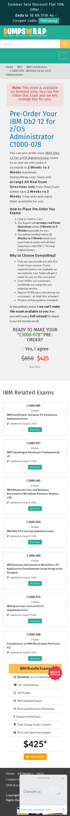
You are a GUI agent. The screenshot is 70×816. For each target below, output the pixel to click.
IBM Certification (36, 66)
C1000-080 (33, 555)
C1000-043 (33, 480)
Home (9, 66)
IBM (19, 66)
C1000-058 (33, 522)
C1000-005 (33, 405)
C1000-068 (33, 634)
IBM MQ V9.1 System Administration (30, 531)
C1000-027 (33, 443)
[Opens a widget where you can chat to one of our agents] (43, 794)
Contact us (13, 779)
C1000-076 (33, 597)
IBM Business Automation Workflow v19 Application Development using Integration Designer (35, 568)
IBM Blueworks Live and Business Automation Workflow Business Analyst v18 (33, 493)
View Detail (36, 756)
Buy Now (35, 429)
